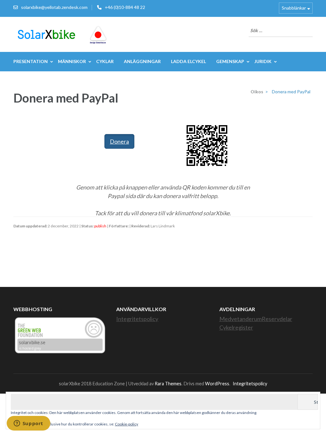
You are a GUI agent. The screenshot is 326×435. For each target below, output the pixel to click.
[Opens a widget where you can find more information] (28, 424)
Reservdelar (277, 318)
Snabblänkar (294, 8)
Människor (72, 61)
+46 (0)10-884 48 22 (125, 7)
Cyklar (105, 61)
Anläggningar (142, 61)
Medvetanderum (240, 318)
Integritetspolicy (137, 318)
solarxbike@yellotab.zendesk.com (54, 7)
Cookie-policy (126, 424)
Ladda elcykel (188, 61)
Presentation (30, 61)
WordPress (217, 383)
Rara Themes (168, 383)
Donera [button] (119, 141)
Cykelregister (236, 327)
